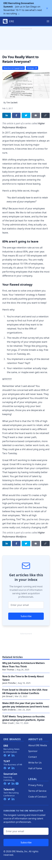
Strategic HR (32, 68)
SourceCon (10, 774)
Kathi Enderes (9, 709)
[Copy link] (45, 115)
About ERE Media (37, 745)
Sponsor (33, 751)
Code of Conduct (37, 796)
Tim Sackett (11, 102)
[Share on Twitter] (26, 115)
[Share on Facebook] (16, 115)
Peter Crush (8, 723)
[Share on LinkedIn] (6, 115)
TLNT (6, 761)
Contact (32, 756)
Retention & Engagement (13, 68)
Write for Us (35, 762)
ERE (5, 745)
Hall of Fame (35, 768)
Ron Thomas (8, 669)
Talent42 (8, 789)
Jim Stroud (7, 696)
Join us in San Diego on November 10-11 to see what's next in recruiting (22, 8)
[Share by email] (35, 115)
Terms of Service (37, 790)
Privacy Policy (35, 785)
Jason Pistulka (9, 683)
